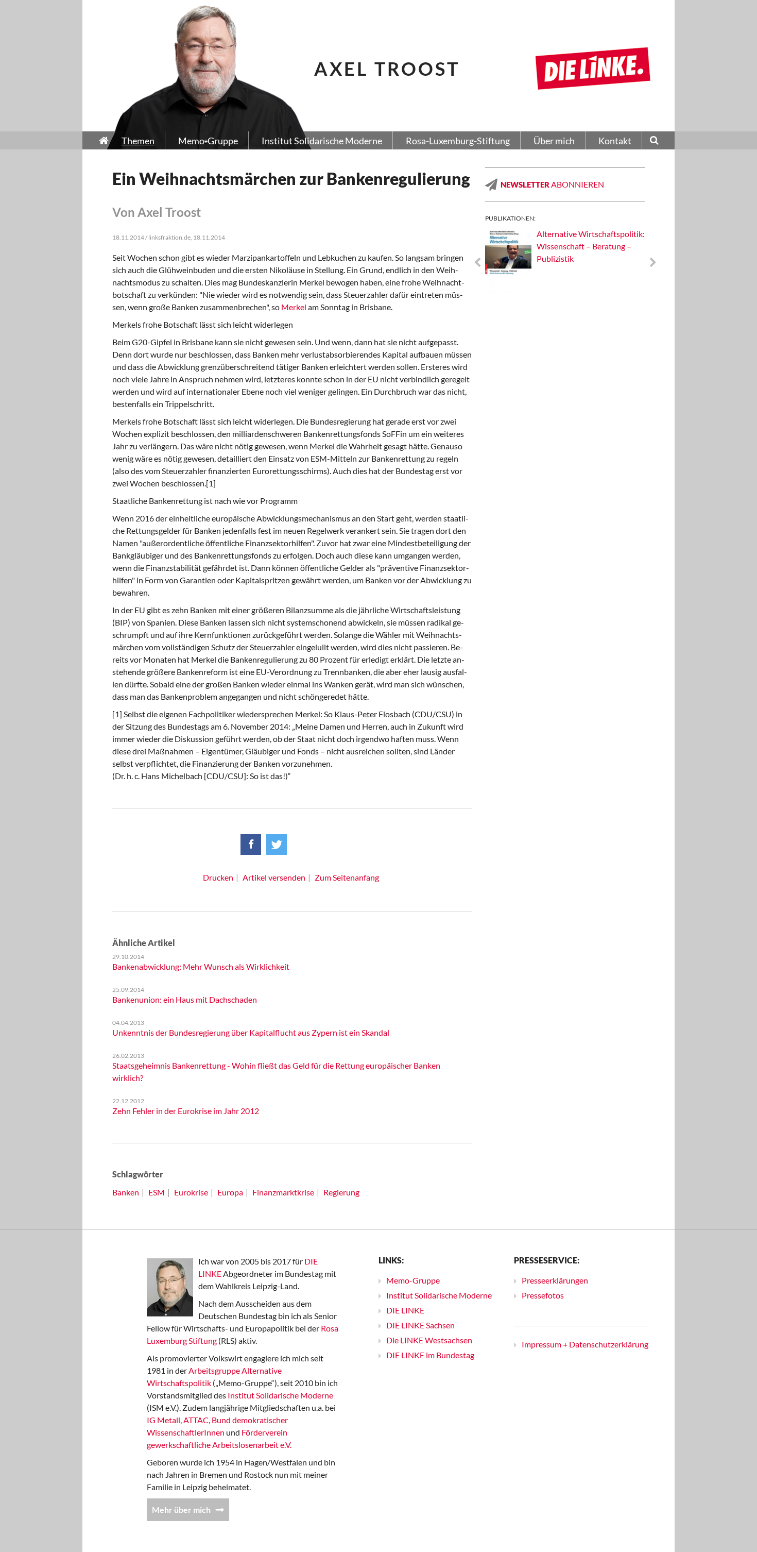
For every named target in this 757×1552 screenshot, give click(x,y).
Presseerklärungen (555, 1280)
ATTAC (196, 1420)
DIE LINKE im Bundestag (430, 1355)
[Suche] (654, 141)
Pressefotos (543, 1295)
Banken (125, 1192)
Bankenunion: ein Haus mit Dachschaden (184, 999)
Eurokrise (191, 1192)
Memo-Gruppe (413, 1280)
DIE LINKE (405, 1310)
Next (653, 263)
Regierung (341, 1192)
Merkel (293, 307)
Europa (230, 1192)
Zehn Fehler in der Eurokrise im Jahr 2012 (185, 1111)
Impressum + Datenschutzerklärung (585, 1344)
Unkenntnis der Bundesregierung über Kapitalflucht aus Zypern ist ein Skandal (250, 1032)
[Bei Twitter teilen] (276, 844)
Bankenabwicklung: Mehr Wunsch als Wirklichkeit (200, 966)
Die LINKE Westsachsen (429, 1340)
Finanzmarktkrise (283, 1192)
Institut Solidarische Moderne (280, 1395)
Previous (477, 263)
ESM (156, 1192)
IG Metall (163, 1420)
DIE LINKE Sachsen (420, 1325)
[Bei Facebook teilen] (250, 844)
